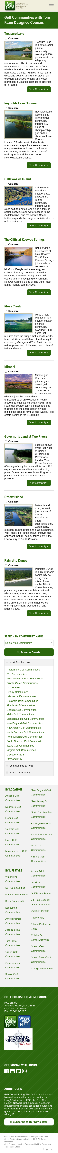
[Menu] (50, 5)
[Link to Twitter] (51, 1149)
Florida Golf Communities (21, 705)
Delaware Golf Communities (22, 701)
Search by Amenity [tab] (19, 772)
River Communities (15, 901)
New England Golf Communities (25, 723)
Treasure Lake (14, 33)
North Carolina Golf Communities (25, 732)
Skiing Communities (42, 968)
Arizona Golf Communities (21, 696)
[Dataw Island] (18, 525)
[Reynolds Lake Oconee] (18, 137)
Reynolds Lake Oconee (20, 103)
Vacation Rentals (40, 911)
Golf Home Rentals (41, 893)
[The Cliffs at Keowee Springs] (18, 265)
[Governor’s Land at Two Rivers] (18, 462)
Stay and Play (14, 759)
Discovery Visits (15, 754)
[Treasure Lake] (18, 59)
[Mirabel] (18, 392)
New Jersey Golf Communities (24, 727)
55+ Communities (16, 674)
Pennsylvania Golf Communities (25, 736)
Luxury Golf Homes (17, 692)
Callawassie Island (17, 179)
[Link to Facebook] (43, 1149)
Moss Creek (12, 306)
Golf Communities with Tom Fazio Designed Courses (27, 20)
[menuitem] (50, 5)
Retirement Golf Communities (23, 669)
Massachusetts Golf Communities (25, 718)
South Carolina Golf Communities (25, 741)
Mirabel (9, 367)
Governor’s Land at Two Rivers (25, 436)
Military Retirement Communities (25, 678)
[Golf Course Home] (24, 5)
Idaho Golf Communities (20, 714)
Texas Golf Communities (20, 745)
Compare (13, 38)
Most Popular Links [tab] (19, 662)
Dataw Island (13, 497)
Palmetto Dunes (15, 560)
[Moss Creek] (18, 332)
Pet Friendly (37, 917)
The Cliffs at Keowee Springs (24, 239)
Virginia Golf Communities (21, 750)
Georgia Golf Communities (21, 710)
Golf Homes (13, 687)
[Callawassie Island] (18, 205)
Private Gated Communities (22, 683)
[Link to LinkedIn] (47, 1149)
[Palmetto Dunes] (18, 585)
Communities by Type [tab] (21, 765)
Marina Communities (16, 894)
